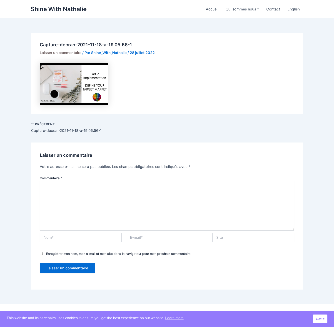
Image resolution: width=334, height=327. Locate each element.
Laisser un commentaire (60, 52)
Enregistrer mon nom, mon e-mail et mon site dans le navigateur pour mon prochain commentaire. (118, 254)
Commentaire (51, 178)
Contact (273, 9)
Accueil (212, 9)
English (293, 9)
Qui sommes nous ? (242, 9)
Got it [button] (320, 319)
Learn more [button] (174, 318)
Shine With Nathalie (59, 8)
